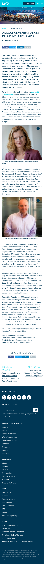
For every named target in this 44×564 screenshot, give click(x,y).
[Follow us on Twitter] (14, 397)
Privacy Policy (23, 558)
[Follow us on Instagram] (4, 397)
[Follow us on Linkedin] (24, 397)
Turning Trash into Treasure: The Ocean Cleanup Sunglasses (33, 373)
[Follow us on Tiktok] (29, 397)
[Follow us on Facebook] (9, 397)
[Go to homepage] (5, 3)
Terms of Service (34, 558)
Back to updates (11, 40)
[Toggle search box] (37, 3)
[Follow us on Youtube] (19, 397)
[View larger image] (38, 128)
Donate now (29, 3)
